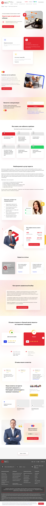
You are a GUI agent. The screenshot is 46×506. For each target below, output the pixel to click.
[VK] (36, 461)
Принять (41, 503)
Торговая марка (26, 477)
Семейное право (4, 474)
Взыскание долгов (15, 477)
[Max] (33, 1)
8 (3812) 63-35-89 (28, 1)
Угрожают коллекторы (16, 480)
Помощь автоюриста (4, 484)
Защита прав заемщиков (16, 476)
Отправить (35, 106)
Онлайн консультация (7, 88)
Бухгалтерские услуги (27, 482)
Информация (37, 473)
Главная (2, 6)
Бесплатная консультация (8, 26)
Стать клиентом (34, 395)
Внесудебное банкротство (17, 474)
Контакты (36, 477)
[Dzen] (42, 461)
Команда (36, 474)
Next (43, 268)
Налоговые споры (26, 475)
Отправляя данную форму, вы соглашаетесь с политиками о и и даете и (35, 111)
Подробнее (17, 61)
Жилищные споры (4, 476)
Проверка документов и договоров (5, 482)
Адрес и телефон (23, 453)
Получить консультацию (34, 244)
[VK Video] (38, 461)
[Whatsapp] (34, 1)
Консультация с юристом (32, 438)
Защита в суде (3, 473)
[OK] (40, 461)
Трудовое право (4, 480)
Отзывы (36, 476)
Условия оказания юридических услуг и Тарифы (17, 484)
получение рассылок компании (33, 113)
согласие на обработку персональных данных (35, 112)
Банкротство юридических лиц (28, 474)
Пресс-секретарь (37, 480)
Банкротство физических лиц (17, 473)
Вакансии (36, 483)
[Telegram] (36, 1)
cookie (28, 503)
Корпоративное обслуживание (26, 480)
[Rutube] (44, 461)
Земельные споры (4, 477)
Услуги (6, 6)
